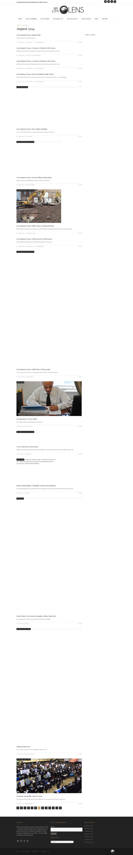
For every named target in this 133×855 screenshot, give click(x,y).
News (18, 851)
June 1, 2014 (20, 426)
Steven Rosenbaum (29, 803)
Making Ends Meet (23, 746)
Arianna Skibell (30, 376)
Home (18, 25)
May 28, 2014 (20, 454)
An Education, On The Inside (26, 419)
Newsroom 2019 (89, 834)
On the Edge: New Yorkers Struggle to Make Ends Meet (36, 616)
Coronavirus (35, 851)
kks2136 (26, 623)
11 (53, 807)
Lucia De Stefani (28, 426)
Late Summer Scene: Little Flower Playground (33, 369)
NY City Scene (26, 851)
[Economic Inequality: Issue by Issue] (49, 775)
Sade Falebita (29, 42)
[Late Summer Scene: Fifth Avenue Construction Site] (49, 206)
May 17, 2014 (20, 623)
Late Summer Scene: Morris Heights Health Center (35, 74)
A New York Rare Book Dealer (27, 447)
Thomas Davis (29, 246)
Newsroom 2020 (89, 831)
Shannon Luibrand (31, 184)
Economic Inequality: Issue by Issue (29, 796)
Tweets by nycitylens (90, 34)
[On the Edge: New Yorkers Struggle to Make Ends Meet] (49, 555)
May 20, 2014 (20, 493)
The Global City (45, 851)
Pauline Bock (29, 81)
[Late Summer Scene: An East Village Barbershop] (49, 157)
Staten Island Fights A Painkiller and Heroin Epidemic (36, 485)
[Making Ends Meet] (49, 686)
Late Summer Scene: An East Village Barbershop (33, 177)
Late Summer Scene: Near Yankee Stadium (31, 129)
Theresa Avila (30, 68)
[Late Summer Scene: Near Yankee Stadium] (49, 106)
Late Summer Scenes (39, 42)
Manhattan (31, 190)
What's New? (20, 382)
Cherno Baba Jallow (31, 233)
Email (52, 826)
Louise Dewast (28, 454)
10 (49, 807)
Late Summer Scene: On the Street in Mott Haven (34, 239)
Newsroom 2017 (89, 839)
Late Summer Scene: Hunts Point (28, 35)
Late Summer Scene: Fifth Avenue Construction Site (35, 226)
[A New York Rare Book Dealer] (49, 437)
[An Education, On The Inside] (49, 398)
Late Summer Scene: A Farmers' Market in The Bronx (35, 48)
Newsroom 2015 (89, 842)
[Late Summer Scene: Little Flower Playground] (49, 308)
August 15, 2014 (21, 376)
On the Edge (20, 498)
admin (28, 55)
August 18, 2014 (21, 42)
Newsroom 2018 (89, 836)
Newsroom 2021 (89, 828)
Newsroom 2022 (89, 825)
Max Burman (29, 136)
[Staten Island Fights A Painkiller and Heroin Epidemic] (49, 471)
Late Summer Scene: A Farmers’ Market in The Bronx (35, 61)
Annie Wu (27, 493)
